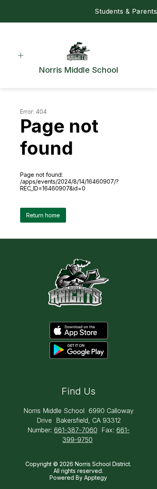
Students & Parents (126, 11)
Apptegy (95, 477)
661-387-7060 (75, 430)
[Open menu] (20, 55)
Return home (43, 215)
